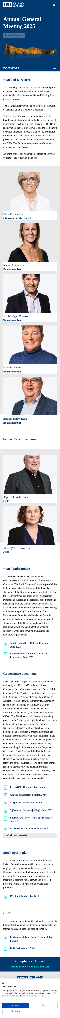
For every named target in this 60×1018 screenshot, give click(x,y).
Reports (30, 67)
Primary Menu (54, 4)
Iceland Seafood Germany (39, 32)
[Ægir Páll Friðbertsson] (30, 474)
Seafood (31, 12)
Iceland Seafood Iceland (38, 24)
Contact (30, 90)
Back (29, 20)
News (29, 71)
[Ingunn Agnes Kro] (30, 242)
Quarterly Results (35, 78)
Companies (32, 16)
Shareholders (33, 63)
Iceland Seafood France (38, 36)
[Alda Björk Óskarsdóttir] (30, 525)
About (30, 9)
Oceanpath (32, 47)
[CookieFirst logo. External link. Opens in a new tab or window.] (3, 983)
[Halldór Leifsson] (30, 344)
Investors (31, 55)
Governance (32, 74)
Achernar (31, 40)
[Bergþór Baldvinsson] (30, 396)
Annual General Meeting (39, 82)
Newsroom (32, 51)
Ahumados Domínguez (38, 43)
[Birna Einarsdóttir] (30, 191)
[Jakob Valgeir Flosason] (30, 293)
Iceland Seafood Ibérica (38, 28)
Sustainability (33, 86)
